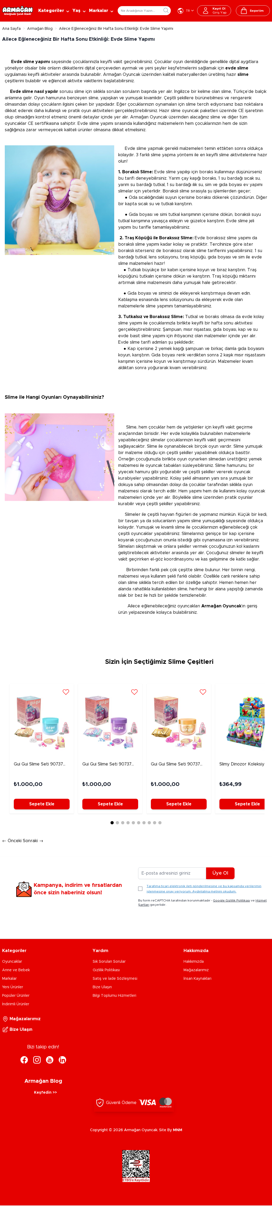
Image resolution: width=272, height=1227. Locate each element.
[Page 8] (149, 822)
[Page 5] (133, 822)
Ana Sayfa (11, 29)
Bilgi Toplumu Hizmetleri (114, 996)
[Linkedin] (62, 1060)
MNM (177, 1130)
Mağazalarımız (196, 970)
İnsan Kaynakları (197, 979)
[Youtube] (49, 1060)
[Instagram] (37, 1060)
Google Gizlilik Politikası (231, 900)
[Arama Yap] (166, 10)
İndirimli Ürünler (15, 1004)
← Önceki (12, 841)
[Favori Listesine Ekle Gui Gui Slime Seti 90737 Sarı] (203, 691)
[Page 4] (128, 822)
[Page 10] (160, 822)
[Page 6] (138, 822)
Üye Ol (220, 873)
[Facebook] (24, 1060)
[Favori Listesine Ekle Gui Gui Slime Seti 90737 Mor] (134, 691)
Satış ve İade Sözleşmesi (115, 979)
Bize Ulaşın (102, 987)
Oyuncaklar (12, 962)
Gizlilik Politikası (106, 970)
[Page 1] (112, 822)
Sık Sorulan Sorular (109, 962)
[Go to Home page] (17, 11)
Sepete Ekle (41, 804)
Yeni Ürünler (12, 987)
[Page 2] (117, 822)
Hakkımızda (194, 962)
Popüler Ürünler (15, 996)
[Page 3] (122, 822)
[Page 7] (144, 822)
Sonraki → (33, 841)
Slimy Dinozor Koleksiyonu (245, 764)
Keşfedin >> (45, 1092)
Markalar (9, 979)
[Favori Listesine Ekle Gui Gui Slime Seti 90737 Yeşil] (66, 691)
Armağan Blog (40, 29)
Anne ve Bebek (16, 970)
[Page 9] (154, 822)
